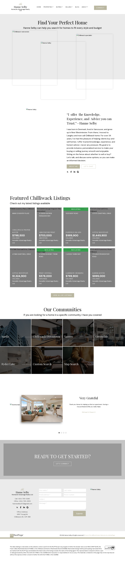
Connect (100, 8)
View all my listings (62, 295)
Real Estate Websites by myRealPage (104, 535)
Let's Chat (88, 166)
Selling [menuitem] (68, 7)
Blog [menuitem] (77, 7)
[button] (100, 8)
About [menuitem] (84, 7)
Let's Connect (62, 464)
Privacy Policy (88, 535)
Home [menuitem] (39, 7)
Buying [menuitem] (58, 7)
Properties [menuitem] (48, 7)
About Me (73, 166)
